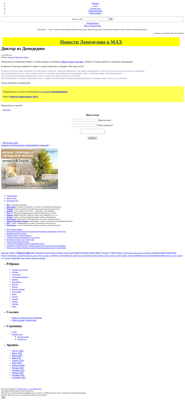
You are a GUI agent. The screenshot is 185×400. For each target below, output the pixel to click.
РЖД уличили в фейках (14, 229)
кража (75, 256)
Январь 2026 (18, 368)
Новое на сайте (12, 198)
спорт (180, 255)
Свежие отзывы (12, 196)
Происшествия (95, 11)
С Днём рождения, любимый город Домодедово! (23, 238)
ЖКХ (33, 253)
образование (98, 256)
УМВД (113, 253)
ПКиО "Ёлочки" (103, 253)
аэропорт (171, 252)
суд (2, 258)
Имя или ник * (105, 120)
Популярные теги (12, 201)
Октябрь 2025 (18, 375)
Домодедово (23, 252)
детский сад (46, 256)
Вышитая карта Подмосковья (17, 233)
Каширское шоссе (42, 253)
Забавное (15, 280)
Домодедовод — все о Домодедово (29, 389)
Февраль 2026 (18, 365)
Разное (26, 57)
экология (35, 258)
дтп (60, 255)
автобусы (147, 253)
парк (106, 255)
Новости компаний (18, 289)
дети (39, 255)
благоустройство (8, 255)
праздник (146, 255)
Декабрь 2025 (18, 370)
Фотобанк (15, 304)
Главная (95, 3)
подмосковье (121, 255)
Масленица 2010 (10, 143)
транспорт (16, 258)
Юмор (14, 306)
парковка (111, 256)
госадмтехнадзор (24, 255)
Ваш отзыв (6, 110)
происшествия (157, 255)
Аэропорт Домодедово (15, 57)
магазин (81, 256)
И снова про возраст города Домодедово (20, 240)
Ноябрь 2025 (18, 372)
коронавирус (67, 256)
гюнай (34, 256)
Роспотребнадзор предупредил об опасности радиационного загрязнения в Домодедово (36, 231)
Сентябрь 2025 (18, 377)
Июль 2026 (17, 353)
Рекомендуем (21, 339)
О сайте (95, 6)
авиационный (138, 253)
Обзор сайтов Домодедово (24, 320)
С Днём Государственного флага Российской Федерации (25, 244)
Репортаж (15, 299)
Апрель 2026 (18, 360)
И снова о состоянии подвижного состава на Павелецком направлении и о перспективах (36, 248)
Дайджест (15, 272)
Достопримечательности (20, 277)
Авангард (5, 253)
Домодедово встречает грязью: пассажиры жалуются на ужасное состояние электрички (36, 246)
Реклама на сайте (23, 337)
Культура (53, 253)
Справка (15, 302)
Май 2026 (16, 358)
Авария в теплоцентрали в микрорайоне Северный (25, 145)
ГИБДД (12, 253)
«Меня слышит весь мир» (72, 62)
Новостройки (95, 13)
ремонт (168, 256)
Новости (78, 253)
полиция (137, 255)
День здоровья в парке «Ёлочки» (18, 242)
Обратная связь (95, 8)
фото (23, 258)
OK (3, 397)
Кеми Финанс (16, 282)
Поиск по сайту (77, 19)
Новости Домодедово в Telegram (27, 318)
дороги (54, 255)
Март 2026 (17, 363)
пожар (130, 256)
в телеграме (53, 92)
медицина (89, 256)
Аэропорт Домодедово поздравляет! (19, 236)
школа (28, 258)
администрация (159, 253)
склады (174, 256)
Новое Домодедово (66, 253)
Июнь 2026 (17, 355)
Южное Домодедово (124, 253)
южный (42, 258)
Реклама (15, 297)
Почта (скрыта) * (105, 125)
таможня (7, 258)
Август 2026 (17, 350)
